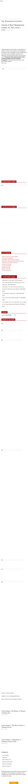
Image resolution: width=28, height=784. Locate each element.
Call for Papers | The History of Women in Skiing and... (13, 712)
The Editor (3, 29)
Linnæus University (6, 264)
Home (2, 18)
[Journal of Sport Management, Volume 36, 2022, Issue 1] (14, 40)
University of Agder (6, 265)
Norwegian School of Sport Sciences (10, 259)
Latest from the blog (9, 277)
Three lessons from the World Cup (9, 297)
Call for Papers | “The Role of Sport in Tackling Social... (13, 726)
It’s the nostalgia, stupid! (7, 293)
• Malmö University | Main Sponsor (9, 256)
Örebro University (6, 270)
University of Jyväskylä (7, 258)
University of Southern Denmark (10, 262)
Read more (4, 63)
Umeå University (6, 267)
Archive (3, 315)
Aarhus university (6, 268)
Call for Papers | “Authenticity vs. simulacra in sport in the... (11, 740)
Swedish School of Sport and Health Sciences (13, 261)
